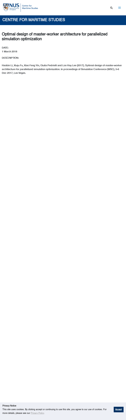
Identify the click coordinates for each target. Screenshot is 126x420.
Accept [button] (118, 409)
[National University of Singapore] (11, 6)
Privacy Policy (37, 413)
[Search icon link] (111, 7)
